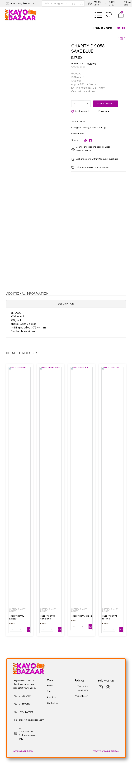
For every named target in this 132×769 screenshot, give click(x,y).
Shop (49, 691)
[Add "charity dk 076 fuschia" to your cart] (121, 629)
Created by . (106, 751)
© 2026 (23, 751)
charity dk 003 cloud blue (47, 617)
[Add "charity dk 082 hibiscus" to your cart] (29, 629)
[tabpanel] (66, 322)
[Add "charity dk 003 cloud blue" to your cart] (59, 629)
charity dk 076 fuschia (109, 617)
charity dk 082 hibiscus (16, 617)
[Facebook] (123, 28)
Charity (85, 127)
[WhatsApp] (118, 28)
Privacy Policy (81, 696)
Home (50, 685)
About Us (51, 697)
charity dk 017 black (81, 615)
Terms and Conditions (83, 688)
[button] (121, 15)
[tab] (66, 304)
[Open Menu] (98, 15)
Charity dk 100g (98, 127)
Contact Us (52, 703)
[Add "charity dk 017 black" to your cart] (90, 626)
